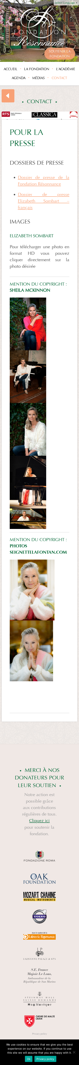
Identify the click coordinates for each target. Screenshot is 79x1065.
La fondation (36, 69)
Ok (29, 1059)
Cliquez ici (39, 820)
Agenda (19, 78)
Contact (59, 78)
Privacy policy (39, 1033)
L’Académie (65, 69)
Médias (38, 78)
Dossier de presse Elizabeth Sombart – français (43, 201)
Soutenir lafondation (59, 53)
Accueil (10, 69)
